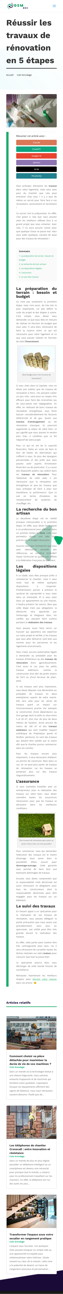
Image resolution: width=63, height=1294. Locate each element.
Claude (36, 142)
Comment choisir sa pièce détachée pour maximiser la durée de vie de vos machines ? (30, 1060)
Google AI (36, 155)
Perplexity (36, 175)
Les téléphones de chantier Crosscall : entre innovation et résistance (29, 1149)
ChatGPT (36, 149)
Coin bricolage (16, 1067)
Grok (36, 169)
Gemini (36, 162)
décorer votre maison (45, 979)
